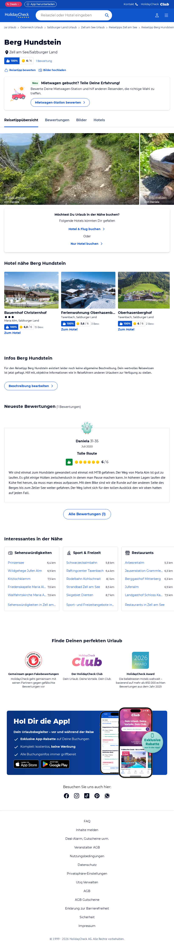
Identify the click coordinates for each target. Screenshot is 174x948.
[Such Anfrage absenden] (107, 15)
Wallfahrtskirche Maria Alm (27, 595)
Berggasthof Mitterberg (143, 579)
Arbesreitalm (134, 563)
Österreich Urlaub (31, 27)
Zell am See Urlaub (93, 27)
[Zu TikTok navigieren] (86, 796)
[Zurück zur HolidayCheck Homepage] (17, 15)
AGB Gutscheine (87, 900)
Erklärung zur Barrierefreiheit (87, 908)
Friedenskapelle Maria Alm (27, 587)
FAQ (87, 821)
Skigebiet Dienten (79, 595)
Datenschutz (87, 865)
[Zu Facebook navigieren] (66, 796)
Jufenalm (132, 587)
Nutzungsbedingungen (87, 856)
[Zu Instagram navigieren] (76, 796)
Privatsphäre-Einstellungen (87, 873)
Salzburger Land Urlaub (62, 27)
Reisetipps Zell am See (123, 27)
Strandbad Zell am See (83, 587)
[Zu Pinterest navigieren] (97, 796)
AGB (87, 891)
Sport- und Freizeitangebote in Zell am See (90, 605)
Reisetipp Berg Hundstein (157, 27)
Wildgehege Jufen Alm (25, 571)
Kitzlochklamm (19, 579)
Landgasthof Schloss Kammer (144, 595)
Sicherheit (87, 917)
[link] (157, 15)
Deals (12, 4)
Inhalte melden (87, 830)
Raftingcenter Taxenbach (85, 571)
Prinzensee (16, 563)
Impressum (87, 926)
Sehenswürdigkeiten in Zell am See (32, 605)
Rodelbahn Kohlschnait (83, 579)
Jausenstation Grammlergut (144, 571)
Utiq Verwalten (87, 882)
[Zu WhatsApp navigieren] (107, 796)
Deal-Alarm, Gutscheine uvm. (87, 839)
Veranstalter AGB (87, 847)
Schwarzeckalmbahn (81, 563)
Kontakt (129, 4)
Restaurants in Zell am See (144, 605)
